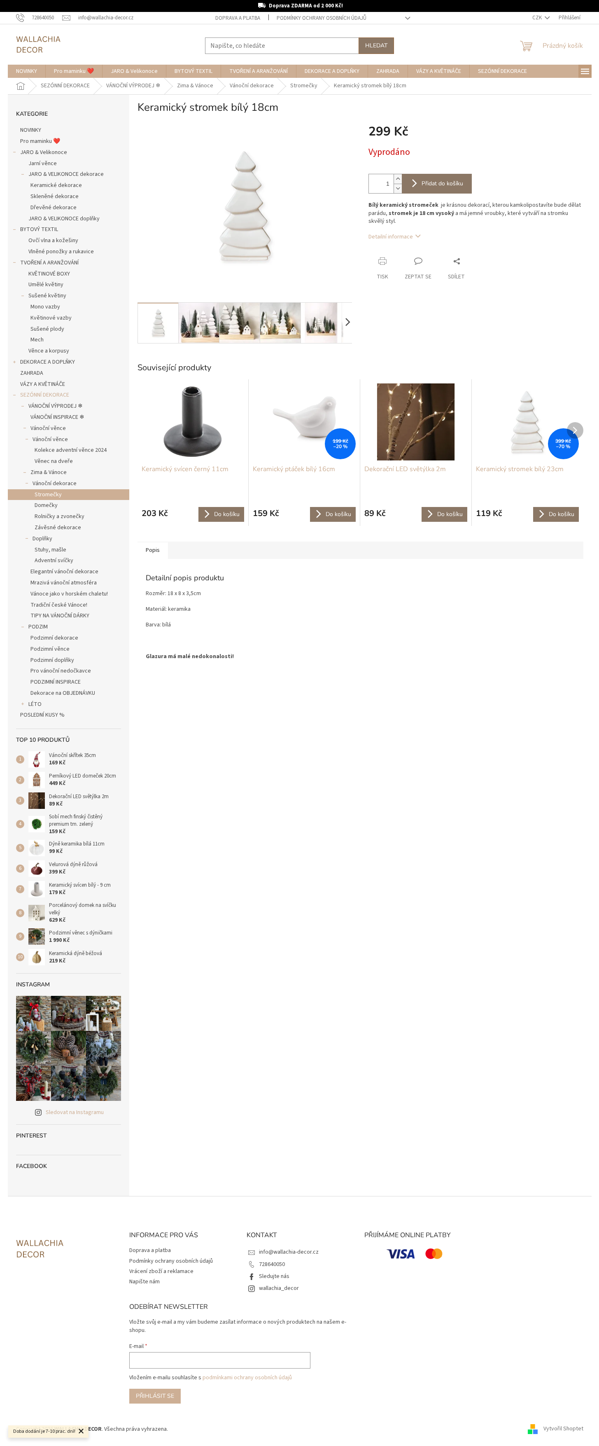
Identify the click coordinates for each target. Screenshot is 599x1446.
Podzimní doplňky (52, 660)
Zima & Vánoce (48, 472)
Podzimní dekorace (54, 638)
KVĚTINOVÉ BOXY (49, 274)
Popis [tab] (153, 550)
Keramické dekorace (56, 185)
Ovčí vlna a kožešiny (53, 240)
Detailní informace (390, 237)
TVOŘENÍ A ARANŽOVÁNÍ (49, 263)
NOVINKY (30, 130)
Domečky (46, 505)
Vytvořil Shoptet (563, 1429)
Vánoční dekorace (55, 483)
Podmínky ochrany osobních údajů (321, 18)
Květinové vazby (51, 318)
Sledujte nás (274, 1276)
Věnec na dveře (54, 461)
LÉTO (35, 704)
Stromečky (48, 495)
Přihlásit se (155, 1396)
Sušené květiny (47, 296)
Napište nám (144, 1282)
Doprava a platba (237, 18)
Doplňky (42, 539)
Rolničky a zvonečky (59, 516)
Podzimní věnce (50, 649)
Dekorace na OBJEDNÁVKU (62, 693)
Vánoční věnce (48, 428)
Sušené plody (47, 329)
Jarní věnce (42, 163)
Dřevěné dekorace (53, 207)
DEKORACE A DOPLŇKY (47, 362)
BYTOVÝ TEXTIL (39, 229)
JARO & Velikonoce (43, 152)
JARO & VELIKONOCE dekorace (66, 174)
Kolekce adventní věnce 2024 (71, 450)
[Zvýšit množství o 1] (398, 179)
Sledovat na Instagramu (75, 1112)
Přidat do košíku (442, 183)
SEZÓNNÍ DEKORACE (44, 395)
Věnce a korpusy (48, 351)
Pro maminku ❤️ (40, 141)
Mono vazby (45, 307)
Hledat (376, 45)
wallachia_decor (279, 1288)
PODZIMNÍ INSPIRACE (55, 682)
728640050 (272, 1264)
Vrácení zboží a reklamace (161, 1271)
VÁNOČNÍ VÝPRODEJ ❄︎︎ (55, 406)
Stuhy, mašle (50, 550)
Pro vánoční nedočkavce (60, 671)
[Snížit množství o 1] (398, 188)
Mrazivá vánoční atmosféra (63, 583)
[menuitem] (26, 71)
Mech (37, 340)
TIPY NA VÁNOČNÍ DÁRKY (59, 616)
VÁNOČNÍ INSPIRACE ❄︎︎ (57, 417)
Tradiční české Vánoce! (58, 605)
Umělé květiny (45, 284)
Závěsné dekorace (58, 527)
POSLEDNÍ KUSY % (42, 715)
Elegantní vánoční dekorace (64, 572)
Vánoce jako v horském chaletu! (69, 594)
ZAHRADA (31, 373)
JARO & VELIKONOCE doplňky (64, 219)
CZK (537, 17)
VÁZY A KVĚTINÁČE (42, 384)
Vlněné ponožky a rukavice (61, 252)
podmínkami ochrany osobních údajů (247, 1378)
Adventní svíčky (54, 560)
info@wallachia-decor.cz (289, 1252)
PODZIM (38, 627)
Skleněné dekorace (54, 196)
